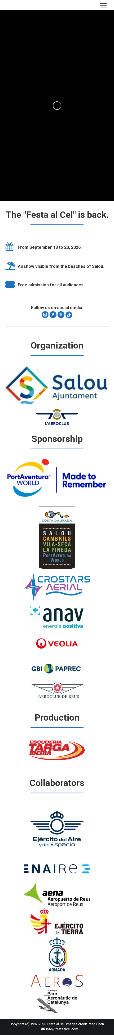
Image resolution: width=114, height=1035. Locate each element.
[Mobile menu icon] (103, 5)
